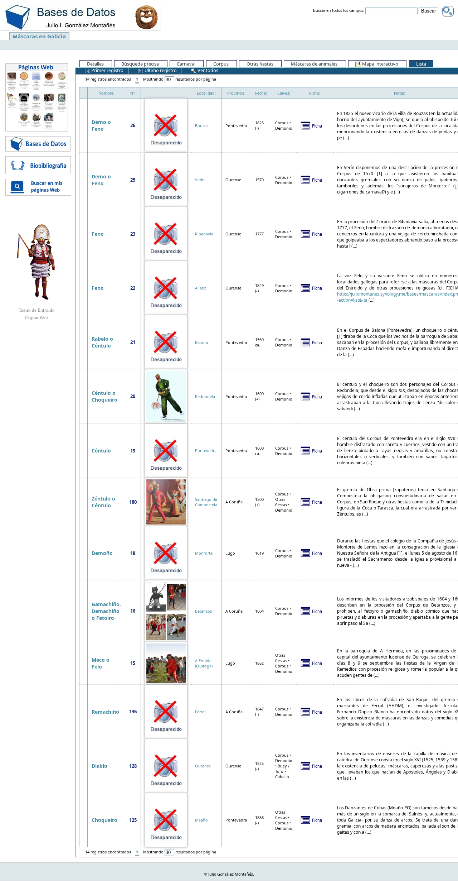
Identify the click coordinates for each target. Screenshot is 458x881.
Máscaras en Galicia (39, 36)
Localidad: (206, 93)
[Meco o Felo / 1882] (166, 662)
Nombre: (106, 93)
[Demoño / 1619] (166, 552)
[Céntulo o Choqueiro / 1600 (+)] (166, 395)
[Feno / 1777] (166, 233)
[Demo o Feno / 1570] (166, 179)
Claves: (283, 93)
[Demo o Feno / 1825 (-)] (166, 125)
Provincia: (236, 93)
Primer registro (106, 70)
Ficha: (314, 93)
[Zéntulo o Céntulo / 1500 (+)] (166, 501)
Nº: (133, 93)
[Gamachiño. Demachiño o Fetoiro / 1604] (166, 610)
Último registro (160, 70)
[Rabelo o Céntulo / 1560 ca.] (166, 341)
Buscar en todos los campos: (338, 10)
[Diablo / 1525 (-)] (166, 765)
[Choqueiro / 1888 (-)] (166, 819)
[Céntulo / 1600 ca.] (166, 450)
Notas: (400, 93)
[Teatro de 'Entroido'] (36, 262)
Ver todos (207, 70)
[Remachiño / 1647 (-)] (166, 711)
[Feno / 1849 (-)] (166, 287)
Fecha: (261, 93)
